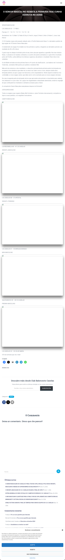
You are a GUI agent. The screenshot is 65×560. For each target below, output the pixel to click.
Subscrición (46, 388)
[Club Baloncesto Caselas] (4, 3)
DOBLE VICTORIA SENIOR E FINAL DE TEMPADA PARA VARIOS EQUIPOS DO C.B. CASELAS (29, 502)
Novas (11, 396)
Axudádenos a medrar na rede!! (19, 524)
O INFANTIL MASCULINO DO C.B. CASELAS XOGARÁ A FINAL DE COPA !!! (24, 490)
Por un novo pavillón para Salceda (20, 514)
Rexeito (32, 549)
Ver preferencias (32, 554)
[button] (62, 530)
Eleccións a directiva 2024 (28, 521)
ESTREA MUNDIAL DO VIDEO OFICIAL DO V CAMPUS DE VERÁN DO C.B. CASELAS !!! (27, 493)
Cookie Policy (32, 557)
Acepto (32, 545)
